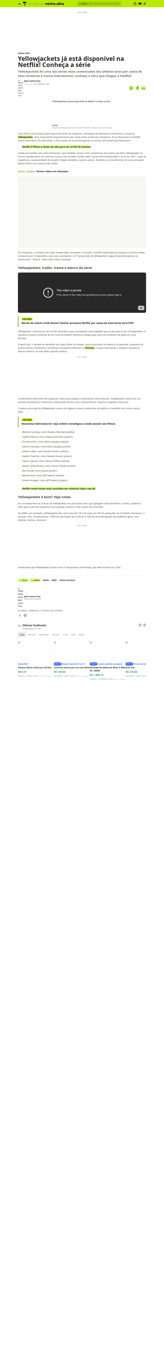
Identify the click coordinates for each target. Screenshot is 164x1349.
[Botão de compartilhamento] (131, 88)
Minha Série (24, 53)
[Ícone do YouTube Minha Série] (139, 4)
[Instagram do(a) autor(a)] (25, 615)
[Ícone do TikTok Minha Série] (145, 3)
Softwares (32, 634)
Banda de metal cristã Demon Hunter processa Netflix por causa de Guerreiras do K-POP (78, 323)
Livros (65, 634)
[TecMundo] (24, 3)
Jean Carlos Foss (32, 81)
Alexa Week (44, 634)
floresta (89, 347)
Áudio (81, 634)
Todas (21, 634)
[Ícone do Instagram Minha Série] (135, 3)
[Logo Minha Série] (55, 3)
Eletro (73, 634)
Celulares (56, 634)
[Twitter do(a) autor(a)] (20, 615)
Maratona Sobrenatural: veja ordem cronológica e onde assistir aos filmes (68, 423)
